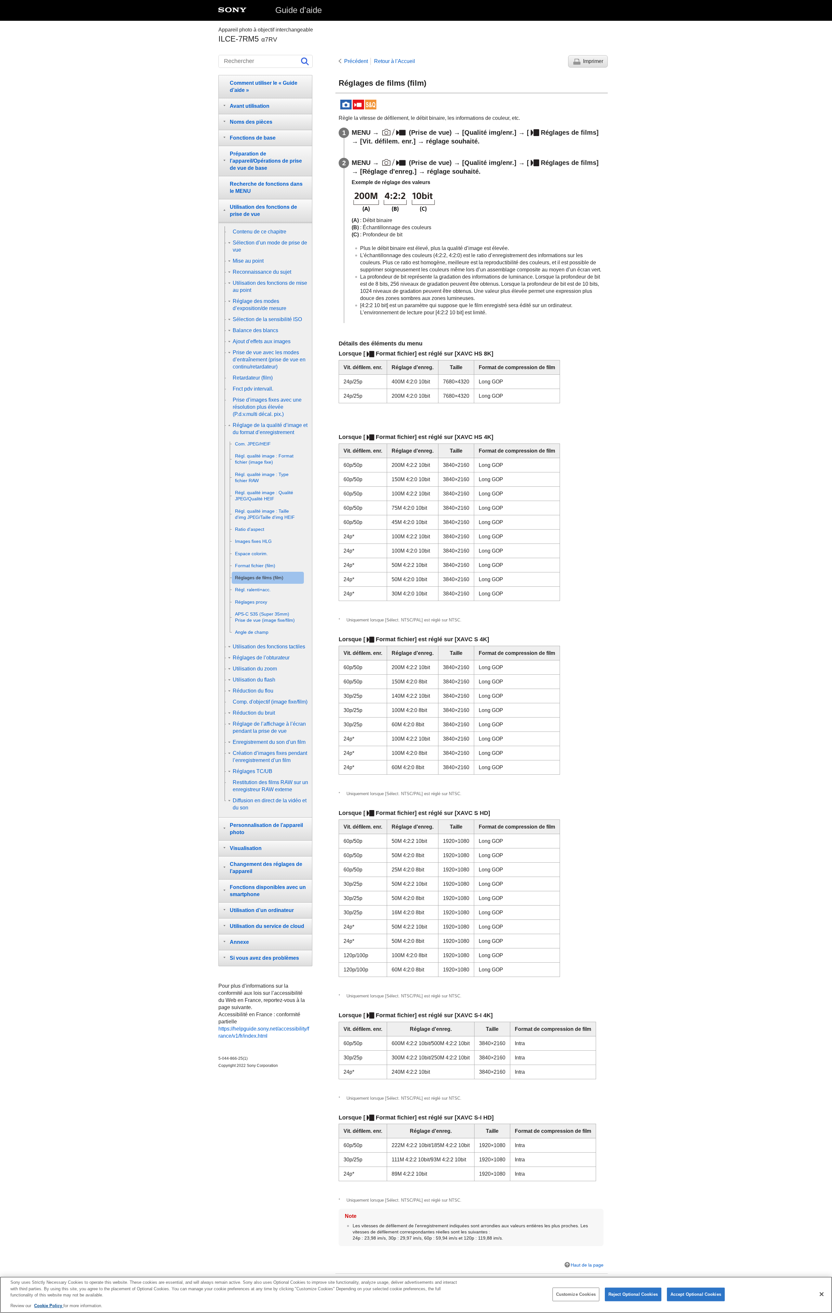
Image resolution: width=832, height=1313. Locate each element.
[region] (416, 1295)
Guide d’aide (298, 10)
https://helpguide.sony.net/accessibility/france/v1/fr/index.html (263, 1032)
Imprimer (593, 61)
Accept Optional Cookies (695, 1294)
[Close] (821, 1294)
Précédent (356, 61)
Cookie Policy (48, 1305)
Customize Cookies (576, 1294)
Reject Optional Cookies (633, 1294)
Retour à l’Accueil (394, 61)
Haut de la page (587, 1265)
